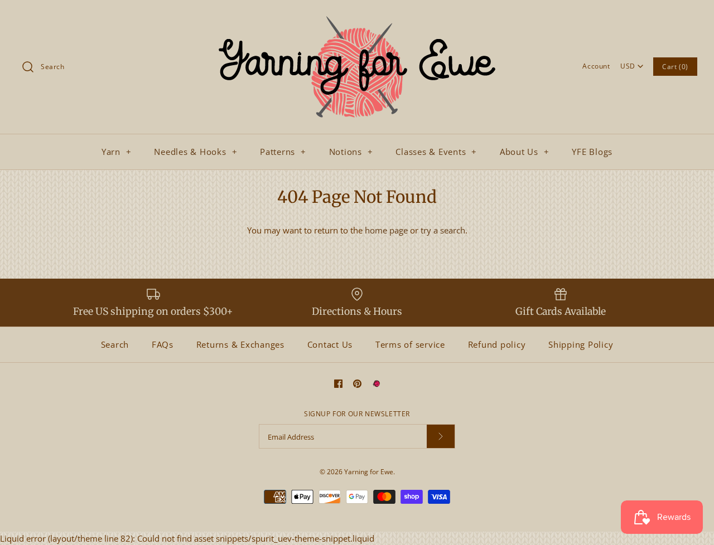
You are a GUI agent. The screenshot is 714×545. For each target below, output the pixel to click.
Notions (351, 151)
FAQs (162, 344)
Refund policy (497, 344)
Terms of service (410, 344)
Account (596, 66)
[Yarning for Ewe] (357, 17)
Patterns (283, 151)
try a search (443, 230)
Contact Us (330, 344)
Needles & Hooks (195, 151)
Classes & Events (436, 151)
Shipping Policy (580, 344)
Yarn (117, 151)
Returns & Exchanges (240, 344)
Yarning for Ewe (368, 471)
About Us (524, 151)
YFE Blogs (592, 151)
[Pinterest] (357, 383)
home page (386, 230)
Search (115, 344)
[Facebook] (338, 383)
